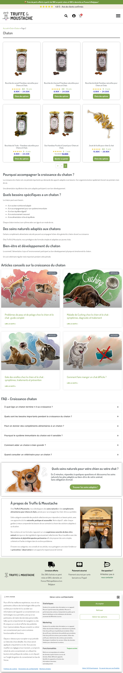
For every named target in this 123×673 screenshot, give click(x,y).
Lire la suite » (10, 324)
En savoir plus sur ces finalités (109, 668)
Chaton (17, 28)
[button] (118, 597)
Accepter (100, 603)
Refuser (99, 610)
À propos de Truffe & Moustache (34, 503)
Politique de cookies (10, 669)
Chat (11, 28)
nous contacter (107, 577)
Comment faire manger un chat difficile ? (87, 377)
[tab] (61, 407)
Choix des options (22, 96)
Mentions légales (45, 669)
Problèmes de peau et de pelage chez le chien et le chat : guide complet (29, 316)
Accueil (5, 28)
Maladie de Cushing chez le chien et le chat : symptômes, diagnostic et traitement (88, 316)
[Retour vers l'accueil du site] (18, 16)
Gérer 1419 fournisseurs (90, 668)
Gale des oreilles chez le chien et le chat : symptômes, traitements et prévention (24, 378)
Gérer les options (99, 617)
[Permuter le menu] (118, 15)
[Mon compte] (74, 16)
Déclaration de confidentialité (28, 669)
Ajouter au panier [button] (61, 158)
